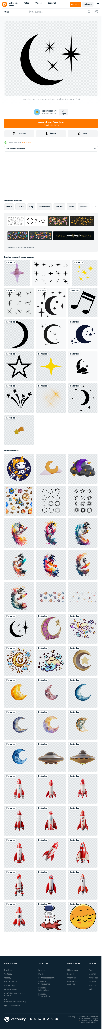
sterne (21, 205)
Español (90, 972)
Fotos (26, 3)
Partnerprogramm (46, 976)
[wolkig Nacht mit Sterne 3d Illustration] (82, 467)
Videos (38, 3)
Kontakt (70, 972)
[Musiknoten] (82, 301)
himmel (59, 205)
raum (71, 205)
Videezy (7, 976)
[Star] (19, 365)
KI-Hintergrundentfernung (15, 999)
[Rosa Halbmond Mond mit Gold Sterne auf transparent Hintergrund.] (51, 627)
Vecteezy (8, 972)
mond (9, 205)
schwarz (84, 205)
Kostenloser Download (51, 123)
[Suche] (89, 11)
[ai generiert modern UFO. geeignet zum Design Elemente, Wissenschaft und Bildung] (51, 755)
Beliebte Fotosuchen (43, 987)
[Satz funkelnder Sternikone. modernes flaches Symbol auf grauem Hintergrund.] (19, 301)
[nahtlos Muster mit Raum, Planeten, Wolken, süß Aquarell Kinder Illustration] (51, 595)
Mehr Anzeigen (28, 240)
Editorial (52, 3)
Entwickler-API (10, 988)
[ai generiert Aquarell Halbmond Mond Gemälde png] (19, 691)
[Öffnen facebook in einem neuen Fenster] (31, 1019)
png (31, 205)
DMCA (41, 972)
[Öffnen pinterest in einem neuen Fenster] (44, 1019)
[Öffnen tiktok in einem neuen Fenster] (48, 1019)
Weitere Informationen (16, 147)
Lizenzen (42, 969)
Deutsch (90, 980)
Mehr (11, 5)
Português (91, 976)
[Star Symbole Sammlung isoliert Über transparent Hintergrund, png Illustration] (51, 499)
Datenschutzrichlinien (87, 1022)
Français (90, 984)
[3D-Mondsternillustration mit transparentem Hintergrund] (82, 659)
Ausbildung (9, 984)
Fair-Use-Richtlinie (86, 1023)
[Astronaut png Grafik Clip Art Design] (51, 915)
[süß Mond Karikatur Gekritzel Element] (82, 915)
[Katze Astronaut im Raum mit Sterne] (19, 467)
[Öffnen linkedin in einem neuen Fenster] (40, 1019)
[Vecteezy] (4, 4)
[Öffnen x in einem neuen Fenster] (52, 1019)
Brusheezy (9, 969)
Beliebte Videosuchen (44, 993)
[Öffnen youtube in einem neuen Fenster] (57, 1019)
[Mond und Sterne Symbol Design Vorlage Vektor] (82, 365)
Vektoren (13, 3)
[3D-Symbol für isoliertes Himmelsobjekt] (19, 429)
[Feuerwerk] (19, 397)
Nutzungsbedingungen (86, 1020)
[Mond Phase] (82, 397)
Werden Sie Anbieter (72, 981)
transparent (44, 205)
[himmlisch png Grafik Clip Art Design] (82, 627)
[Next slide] (91, 205)
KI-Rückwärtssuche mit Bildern (14, 993)
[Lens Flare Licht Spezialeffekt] (51, 397)
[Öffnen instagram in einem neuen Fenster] (35, 1019)
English (90, 969)
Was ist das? (26, 142)
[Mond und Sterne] (51, 301)
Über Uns (71, 976)
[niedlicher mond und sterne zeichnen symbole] (19, 627)
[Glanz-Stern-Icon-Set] (51, 272)
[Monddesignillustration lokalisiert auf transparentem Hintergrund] (19, 333)
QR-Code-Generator (13, 1004)
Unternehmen (10, 980)
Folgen (63, 114)
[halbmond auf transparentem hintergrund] (51, 467)
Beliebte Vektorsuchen (44, 981)
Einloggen (88, 4)
